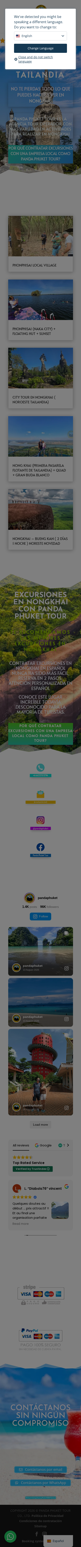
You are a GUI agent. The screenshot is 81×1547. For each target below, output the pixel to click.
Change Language (41, 48)
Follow (43, 916)
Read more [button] (21, 1224)
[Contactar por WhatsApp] (10, 1537)
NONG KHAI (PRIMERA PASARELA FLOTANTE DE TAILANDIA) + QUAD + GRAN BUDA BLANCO (39, 470)
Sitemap (40, 1526)
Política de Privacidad (48, 1516)
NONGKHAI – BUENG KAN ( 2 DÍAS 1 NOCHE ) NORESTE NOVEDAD (40, 541)
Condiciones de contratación (40, 1521)
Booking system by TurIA (40, 1541)
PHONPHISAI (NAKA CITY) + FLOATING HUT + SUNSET (34, 331)
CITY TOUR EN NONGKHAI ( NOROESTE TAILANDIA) (34, 399)
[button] (44, 1145)
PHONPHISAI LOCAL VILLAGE (34, 265)
